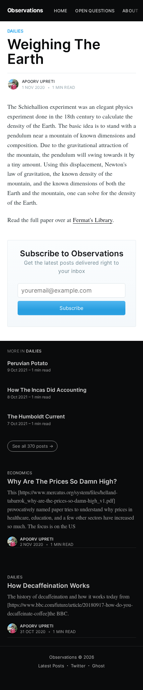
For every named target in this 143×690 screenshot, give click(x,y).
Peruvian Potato (27, 363)
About (130, 10)
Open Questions (94, 10)
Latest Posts (51, 665)
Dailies (15, 31)
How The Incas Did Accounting (46, 389)
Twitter (78, 665)
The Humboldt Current (36, 416)
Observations (25, 10)
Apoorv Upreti (38, 81)
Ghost (98, 665)
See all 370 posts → (32, 446)
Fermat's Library (92, 220)
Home (61, 10)
